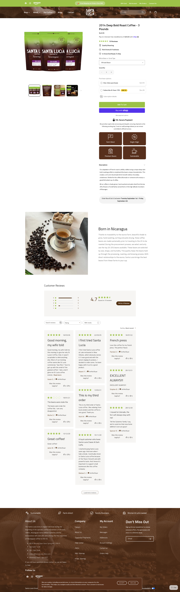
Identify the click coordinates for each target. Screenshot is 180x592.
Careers (77, 527)
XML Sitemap (80, 553)
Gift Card (124, 3)
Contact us (104, 548)
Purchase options (105, 78)
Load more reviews (90, 493)
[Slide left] (26, 90)
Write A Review (123, 303)
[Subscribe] (150, 539)
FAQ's (77, 548)
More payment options (122, 115)
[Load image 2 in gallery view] (47, 90)
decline (133, 583)
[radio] (101, 83)
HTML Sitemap (80, 558)
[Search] (142, 12)
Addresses (104, 537)
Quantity (102, 68)
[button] (27, 12)
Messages (103, 532)
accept (121, 583)
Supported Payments (83, 537)
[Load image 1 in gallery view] (34, 90)
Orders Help (104, 553)
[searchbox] (51, 322)
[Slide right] (81, 90)
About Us (78, 532)
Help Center (79, 543)
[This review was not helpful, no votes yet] (68, 386)
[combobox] (133, 12)
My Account (133, 3)
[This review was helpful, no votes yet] (64, 386)
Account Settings (106, 543)
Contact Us (152, 3)
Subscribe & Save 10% (114, 90)
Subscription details (110, 96)
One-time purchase (110, 83)
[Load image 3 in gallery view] (59, 90)
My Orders (143, 3)
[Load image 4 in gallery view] (72, 90)
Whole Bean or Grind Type (107, 58)
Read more (57, 375)
